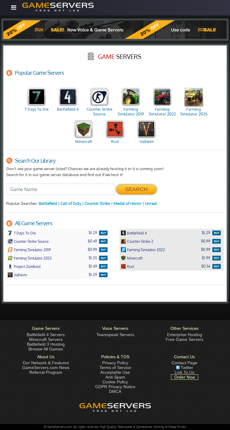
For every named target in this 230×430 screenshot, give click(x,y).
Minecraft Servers (46, 339)
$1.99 (206, 258)
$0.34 (205, 266)
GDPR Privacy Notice (115, 386)
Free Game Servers (184, 339)
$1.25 (93, 258)
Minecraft (83, 141)
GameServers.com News (45, 367)
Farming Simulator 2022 (162, 111)
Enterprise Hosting (184, 334)
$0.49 (92, 241)
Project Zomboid (27, 266)
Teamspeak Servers (115, 334)
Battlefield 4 (68, 109)
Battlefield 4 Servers (46, 334)
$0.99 (205, 241)
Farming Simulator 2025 (193, 111)
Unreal (151, 203)
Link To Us (184, 372)
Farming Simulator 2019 (131, 111)
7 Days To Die (37, 109)
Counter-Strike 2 (140, 241)
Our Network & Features (46, 362)
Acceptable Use (115, 372)
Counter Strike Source (99, 111)
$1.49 (93, 266)
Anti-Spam (115, 377)
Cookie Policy (115, 381)
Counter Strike (97, 203)
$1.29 (93, 233)
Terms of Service (115, 367)
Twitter (187, 367)
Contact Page (184, 362)
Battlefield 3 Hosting (46, 344)
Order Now (184, 377)
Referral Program (45, 372)
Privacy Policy (115, 362)
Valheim (147, 141)
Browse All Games (45, 349)
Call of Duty (70, 203)
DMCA (115, 391)
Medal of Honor (128, 203)
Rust (115, 141)
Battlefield (48, 203)
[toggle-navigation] (13, 7)
